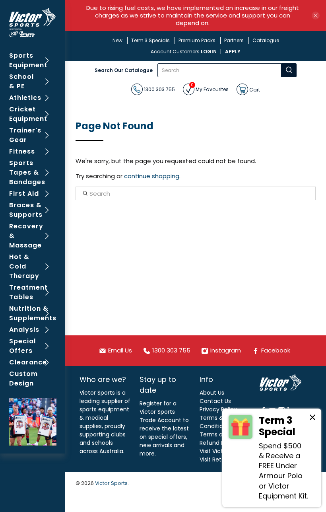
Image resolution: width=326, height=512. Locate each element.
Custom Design (23, 378)
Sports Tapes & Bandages (27, 172)
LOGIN (209, 51)
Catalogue (265, 40)
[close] (316, 15)
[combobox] (219, 70)
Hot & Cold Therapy (24, 266)
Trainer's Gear (25, 135)
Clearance (28, 362)
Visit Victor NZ (218, 451)
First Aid (24, 193)
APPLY (233, 51)
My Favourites (210, 88)
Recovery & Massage (26, 236)
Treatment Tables (28, 292)
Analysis (24, 329)
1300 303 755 (159, 89)
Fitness (22, 151)
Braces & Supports (26, 210)
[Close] (312, 418)
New (117, 40)
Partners (234, 40)
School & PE (21, 81)
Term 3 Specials (150, 40)
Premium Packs (197, 40)
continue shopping (151, 176)
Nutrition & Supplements (32, 313)
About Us (212, 393)
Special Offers (22, 346)
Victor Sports (111, 483)
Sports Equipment (28, 60)
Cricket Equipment (28, 114)
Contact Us (215, 401)
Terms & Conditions (214, 422)
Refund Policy (218, 443)
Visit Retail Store (222, 459)
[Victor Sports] (32, 22)
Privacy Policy (218, 409)
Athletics (25, 97)
